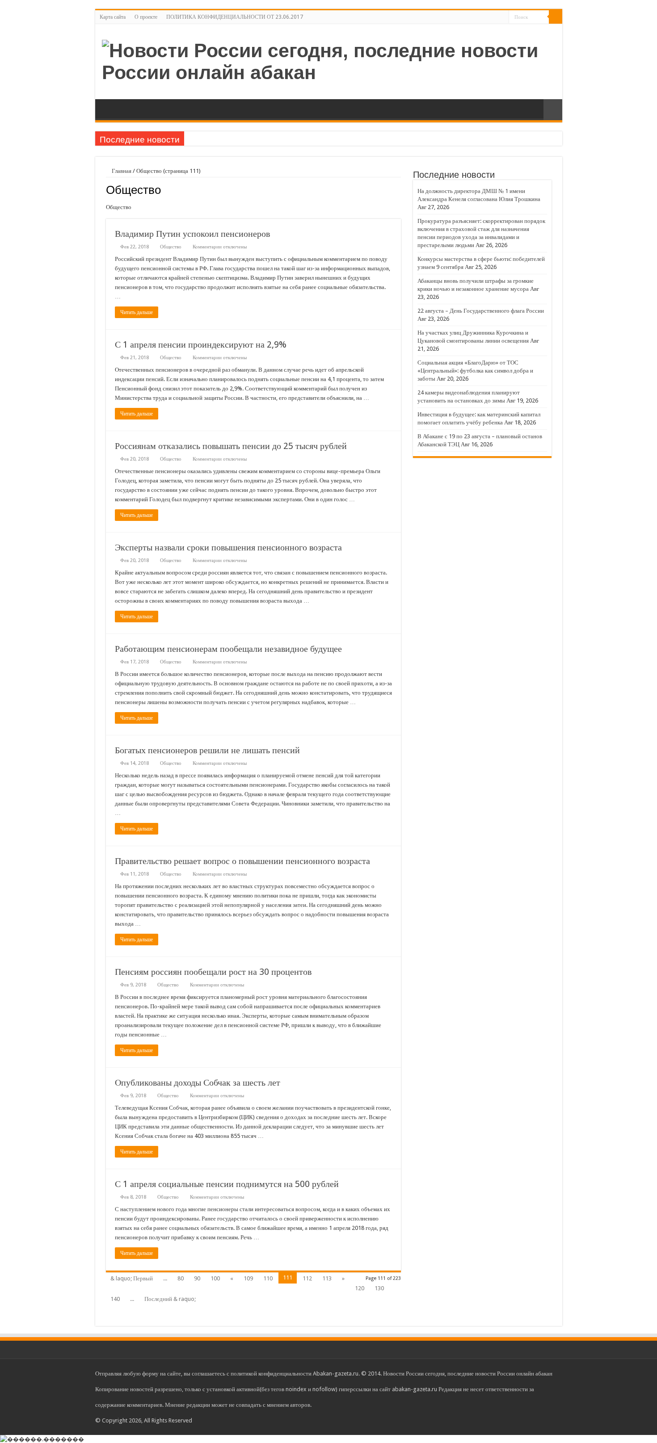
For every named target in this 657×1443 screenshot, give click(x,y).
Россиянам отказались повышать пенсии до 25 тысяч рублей (231, 445)
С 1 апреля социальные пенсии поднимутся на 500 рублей (227, 1184)
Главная (120, 171)
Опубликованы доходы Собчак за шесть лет (197, 1082)
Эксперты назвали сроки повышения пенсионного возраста (228, 547)
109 (248, 1278)
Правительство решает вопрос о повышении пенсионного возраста (242, 861)
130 (379, 1288)
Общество (170, 247)
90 (197, 1278)
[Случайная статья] (552, 109)
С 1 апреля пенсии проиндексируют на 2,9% (200, 344)
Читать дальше (136, 312)
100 (215, 1278)
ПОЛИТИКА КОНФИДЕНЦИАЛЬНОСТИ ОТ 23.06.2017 (234, 17)
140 (115, 1299)
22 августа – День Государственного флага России (480, 310)
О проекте (146, 17)
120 (359, 1288)
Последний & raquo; (170, 1299)
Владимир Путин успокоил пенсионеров (192, 233)
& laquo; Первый (131, 1278)
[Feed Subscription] (398, 189)
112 (307, 1278)
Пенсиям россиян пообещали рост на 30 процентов (213, 971)
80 (180, 1278)
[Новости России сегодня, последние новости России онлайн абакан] (329, 60)
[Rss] (502, 17)
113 (327, 1278)
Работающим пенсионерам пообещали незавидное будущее (228, 648)
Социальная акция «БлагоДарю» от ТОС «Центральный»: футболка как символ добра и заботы (475, 370)
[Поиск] (555, 17)
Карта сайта (113, 17)
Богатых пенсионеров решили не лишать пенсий (207, 750)
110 (268, 1278)
